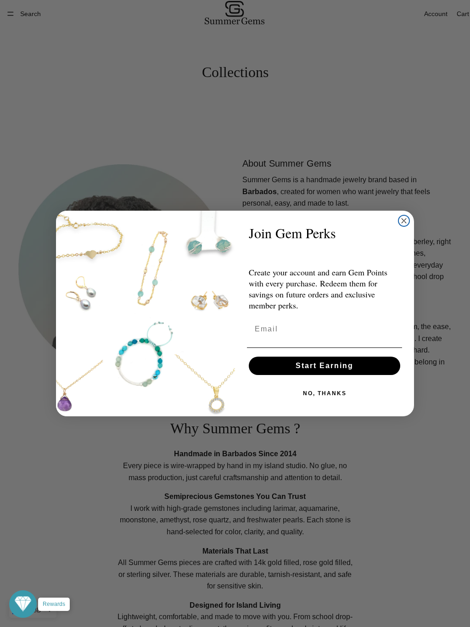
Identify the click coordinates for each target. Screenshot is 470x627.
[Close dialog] (403, 220)
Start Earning (324, 365)
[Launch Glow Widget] (23, 604)
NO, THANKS (325, 393)
